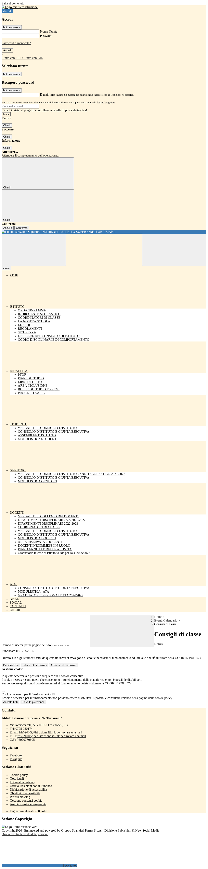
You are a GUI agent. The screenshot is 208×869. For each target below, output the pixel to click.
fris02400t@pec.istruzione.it (51, 736)
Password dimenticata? (16, 43)
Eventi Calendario (165, 620)
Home (158, 616)
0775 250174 (23, 728)
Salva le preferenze (33, 702)
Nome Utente (48, 31)
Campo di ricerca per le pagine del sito (26, 645)
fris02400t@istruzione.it (50, 732)
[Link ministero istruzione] (20, 7)
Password (46, 35)
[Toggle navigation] (34, 250)
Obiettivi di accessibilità (25, 793)
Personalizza (10, 665)
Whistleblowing (20, 797)
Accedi (7, 11)
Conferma (21, 227)
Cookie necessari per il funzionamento (26, 694)
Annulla (7, 227)
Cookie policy (19, 775)
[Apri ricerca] (174, 250)
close (6, 268)
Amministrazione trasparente (28, 804)
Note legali (17, 778)
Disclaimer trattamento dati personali (25, 834)
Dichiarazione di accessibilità (28, 789)
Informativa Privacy (22, 782)
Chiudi (7, 125)
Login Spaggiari (106, 102)
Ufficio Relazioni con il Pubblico (31, 786)
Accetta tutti (64, 665)
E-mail (44, 94)
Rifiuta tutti (35, 665)
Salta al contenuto (13, 3)
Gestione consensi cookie (26, 800)
